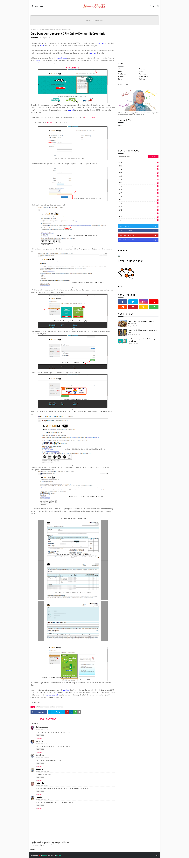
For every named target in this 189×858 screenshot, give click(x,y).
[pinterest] (133, 307)
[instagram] (157, 6)
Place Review (143, 74)
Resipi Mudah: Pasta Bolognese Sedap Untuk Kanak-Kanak (142, 322)
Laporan (45, 707)
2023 (138, 173)
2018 (138, 190)
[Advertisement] (138, 44)
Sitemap (120, 79)
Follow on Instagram (127, 240)
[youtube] (153, 301)
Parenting (142, 69)
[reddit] (122, 307)
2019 (138, 186)
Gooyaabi (58, 855)
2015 (138, 200)
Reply (38, 735)
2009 (138, 220)
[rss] (143, 307)
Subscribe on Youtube (127, 235)
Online (52, 707)
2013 (138, 206)
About (42, 6)
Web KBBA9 (121, 76)
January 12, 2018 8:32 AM (42, 729)
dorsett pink (40, 755)
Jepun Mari (40, 769)
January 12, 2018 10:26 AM (43, 757)
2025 (138, 166)
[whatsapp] (153, 307)
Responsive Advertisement (94, 20)
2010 (138, 217)
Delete (42, 735)
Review (141, 71)
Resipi (120, 71)
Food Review (122, 74)
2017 (138, 193)
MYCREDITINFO (89, 117)
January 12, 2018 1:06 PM (42, 785)
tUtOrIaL (37, 29)
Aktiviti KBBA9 (143, 76)
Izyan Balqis (34, 37)
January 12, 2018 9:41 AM (42, 743)
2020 (138, 183)
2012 (138, 210)
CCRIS (38, 707)
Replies (39, 738)
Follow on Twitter (126, 226)
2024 (138, 169)
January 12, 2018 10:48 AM (43, 771)
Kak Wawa (39, 797)
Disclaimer (142, 79)
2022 (138, 176)
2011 (138, 213)
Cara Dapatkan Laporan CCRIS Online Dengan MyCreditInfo (142, 340)
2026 (138, 162)
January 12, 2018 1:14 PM (42, 799)
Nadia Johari (40, 783)
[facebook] (150, 6)
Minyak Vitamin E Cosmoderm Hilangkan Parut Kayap (142, 331)
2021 (138, 179)
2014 (138, 203)
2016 (138, 196)
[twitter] (153, 6)
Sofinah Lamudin (42, 727)
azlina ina (39, 741)
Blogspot (44, 855)
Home (36, 6)
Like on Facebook (125, 230)
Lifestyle (120, 69)
